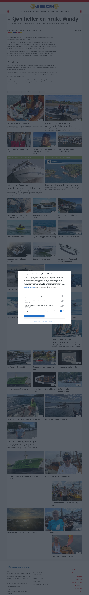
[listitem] (44, 293)
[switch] (62, 296)
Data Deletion (37, 321)
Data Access (44, 321)
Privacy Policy (52, 321)
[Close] (68, 274)
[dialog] (44, 297)
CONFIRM (34, 316)
